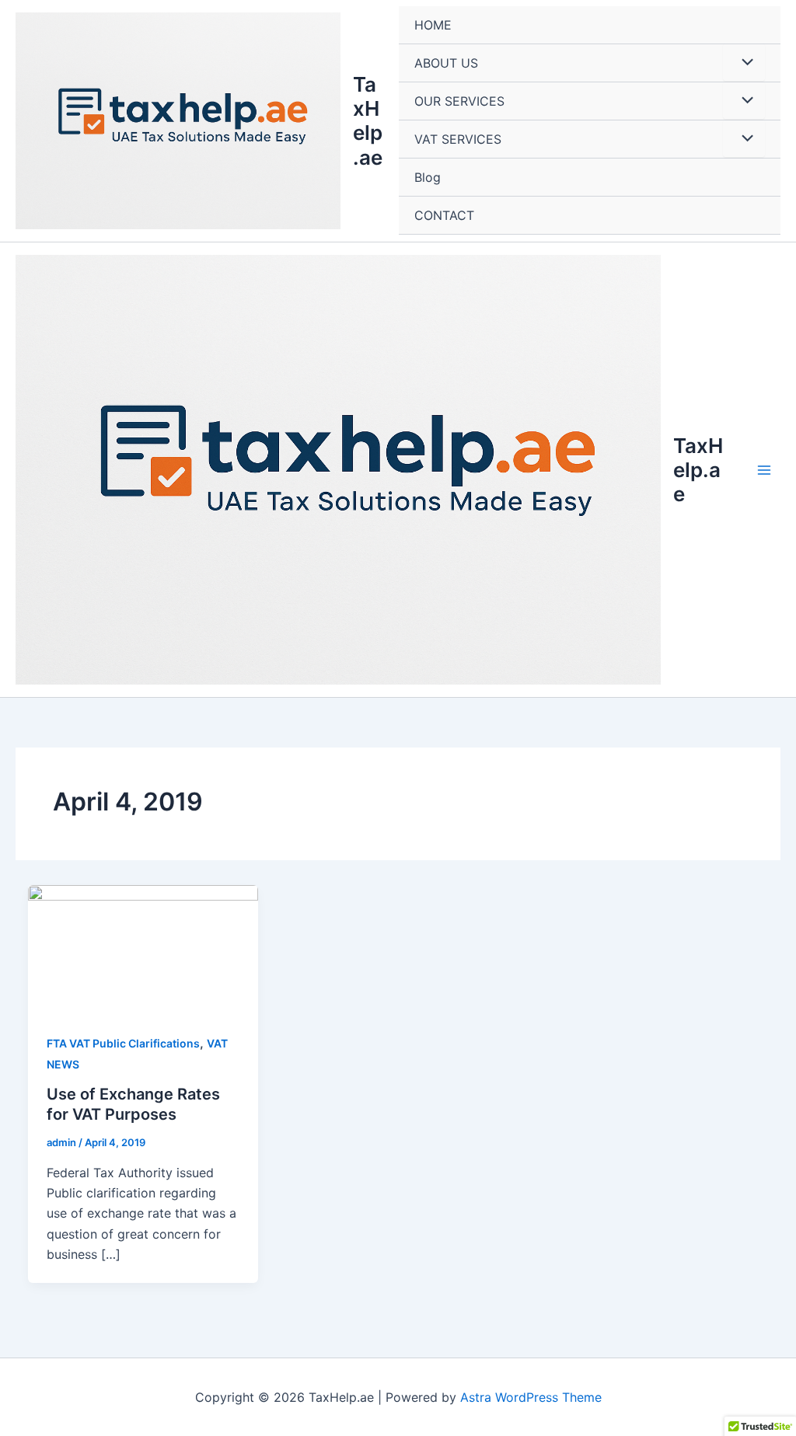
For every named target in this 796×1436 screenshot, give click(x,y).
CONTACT (444, 215)
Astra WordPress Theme (531, 1397)
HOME (433, 25)
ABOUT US (446, 63)
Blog (427, 177)
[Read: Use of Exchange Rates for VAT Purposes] (143, 949)
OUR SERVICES (459, 101)
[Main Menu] (764, 469)
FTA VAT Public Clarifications (123, 1043)
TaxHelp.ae (367, 120)
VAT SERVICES (457, 139)
